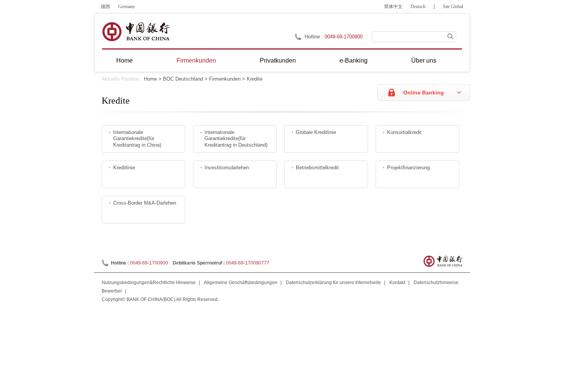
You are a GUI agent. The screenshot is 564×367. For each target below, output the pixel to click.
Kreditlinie (124, 167)
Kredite (254, 79)
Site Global (453, 6)
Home (124, 60)
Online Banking (423, 92)
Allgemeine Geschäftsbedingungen (240, 282)
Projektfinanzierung (408, 167)
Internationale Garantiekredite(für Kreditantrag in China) (137, 138)
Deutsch (418, 6)
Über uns (423, 60)
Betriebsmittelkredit (317, 167)
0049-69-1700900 (149, 263)
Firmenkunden (196, 60)
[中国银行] (135, 31)
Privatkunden (278, 60)
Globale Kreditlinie (316, 132)
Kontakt (397, 282)
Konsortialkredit (404, 132)
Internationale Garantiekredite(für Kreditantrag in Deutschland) (235, 138)
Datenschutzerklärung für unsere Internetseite (333, 282)
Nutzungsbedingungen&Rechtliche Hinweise (149, 282)
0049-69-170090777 (247, 263)
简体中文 (393, 6)
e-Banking (354, 60)
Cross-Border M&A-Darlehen (144, 203)
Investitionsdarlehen (226, 167)
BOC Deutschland (183, 79)
